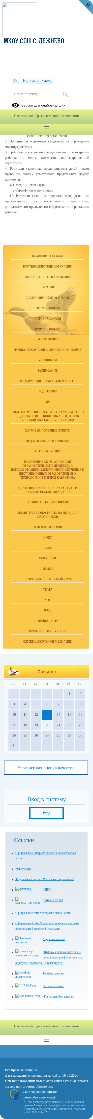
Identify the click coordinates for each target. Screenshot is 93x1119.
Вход (46, 813)
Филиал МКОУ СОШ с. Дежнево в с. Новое (47, 350)
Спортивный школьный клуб (48, 579)
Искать (65, 94)
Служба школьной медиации (47, 641)
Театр (47, 589)
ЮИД (47, 610)
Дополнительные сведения (47, 277)
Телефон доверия (53, 973)
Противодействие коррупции (47, 266)
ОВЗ (48, 402)
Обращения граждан (47, 256)
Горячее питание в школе (48, 502)
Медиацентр (47, 621)
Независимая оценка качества (45, 767)
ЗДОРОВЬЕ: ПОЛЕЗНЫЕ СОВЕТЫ (47, 430)
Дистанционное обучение (48, 298)
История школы (47, 318)
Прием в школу (47, 329)
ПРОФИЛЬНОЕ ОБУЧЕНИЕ (47, 631)
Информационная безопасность (47, 381)
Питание (47, 287)
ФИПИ (47, 889)
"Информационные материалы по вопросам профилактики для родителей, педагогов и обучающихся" (48, 957)
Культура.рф (23, 869)
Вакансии (47, 558)
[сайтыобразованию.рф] (85, 7)
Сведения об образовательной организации (46, 116)
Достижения (47, 339)
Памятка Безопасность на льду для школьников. (47, 515)
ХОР (48, 600)
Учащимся (47, 360)
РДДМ (48, 548)
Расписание (48, 370)
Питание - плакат (53, 986)
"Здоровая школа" (54, 939)
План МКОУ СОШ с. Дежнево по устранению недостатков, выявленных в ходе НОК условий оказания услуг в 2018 (48, 416)
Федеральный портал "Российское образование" (44, 879)
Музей (47, 569)
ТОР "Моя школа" (48, 308)
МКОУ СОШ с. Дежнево (34, 41)
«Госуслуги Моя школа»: (58, 996)
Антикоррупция (47, 451)
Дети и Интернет (53, 900)
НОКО (47, 537)
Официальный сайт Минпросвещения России (43, 913)
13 (46, 714)
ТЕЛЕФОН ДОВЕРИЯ (47, 527)
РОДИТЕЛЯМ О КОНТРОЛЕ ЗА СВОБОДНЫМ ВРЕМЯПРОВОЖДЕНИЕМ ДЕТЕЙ (48, 490)
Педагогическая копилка (47, 441)
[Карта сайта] (15, 80)
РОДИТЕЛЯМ (48, 391)
